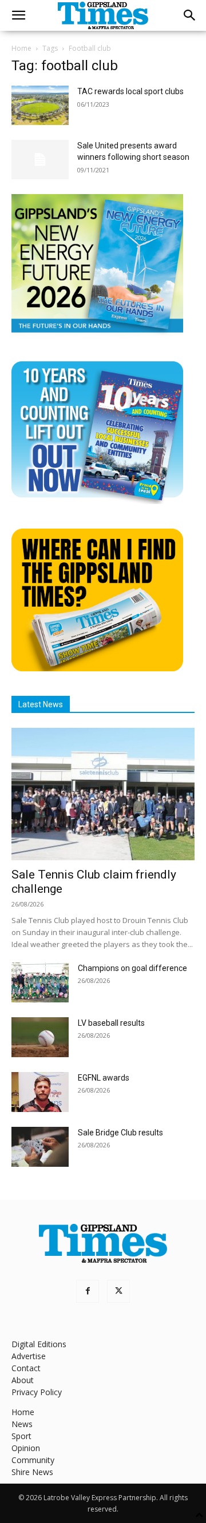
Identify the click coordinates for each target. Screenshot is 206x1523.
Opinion (25, 1448)
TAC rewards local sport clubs (130, 91)
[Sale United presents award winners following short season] (40, 159)
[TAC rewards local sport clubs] (40, 105)
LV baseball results (111, 1023)
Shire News (32, 1471)
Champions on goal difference (132, 968)
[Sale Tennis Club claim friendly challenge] (103, 794)
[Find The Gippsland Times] (97, 668)
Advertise (28, 1356)
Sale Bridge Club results (120, 1132)
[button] (18, 15)
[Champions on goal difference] (40, 982)
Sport (21, 1436)
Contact (26, 1368)
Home (21, 48)
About (22, 1380)
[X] (118, 1291)
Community (32, 1459)
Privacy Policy (36, 1392)
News (22, 1424)
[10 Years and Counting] (97, 500)
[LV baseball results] (40, 1037)
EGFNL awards (103, 1077)
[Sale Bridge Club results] (40, 1147)
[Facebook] (87, 1291)
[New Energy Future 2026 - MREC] (97, 333)
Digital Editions (38, 1344)
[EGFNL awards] (40, 1092)
